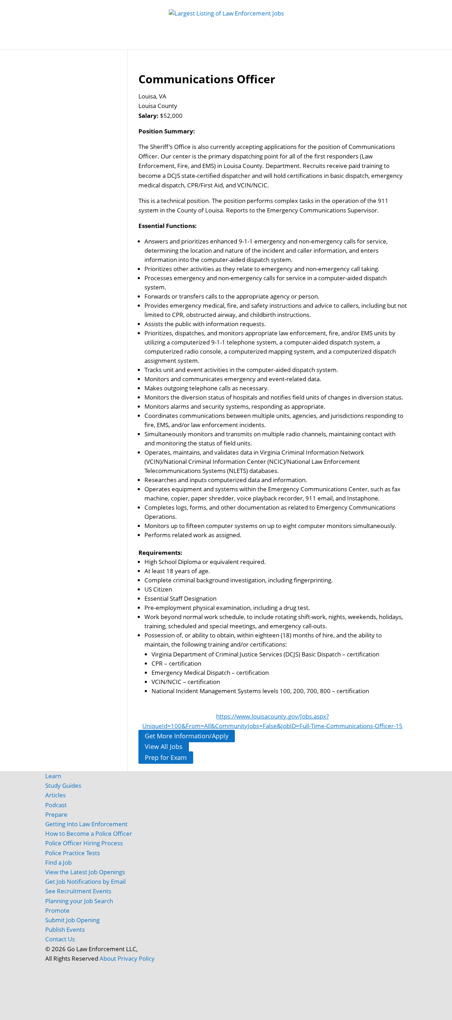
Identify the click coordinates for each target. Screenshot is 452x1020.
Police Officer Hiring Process (84, 843)
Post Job (145, 42)
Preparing (280, 42)
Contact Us (60, 939)
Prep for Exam (166, 757)
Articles (320, 42)
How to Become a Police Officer (88, 833)
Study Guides (183, 42)
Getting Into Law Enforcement (86, 824)
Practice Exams (230, 42)
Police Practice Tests (72, 853)
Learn (53, 776)
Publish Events (65, 929)
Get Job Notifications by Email (85, 881)
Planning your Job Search (79, 901)
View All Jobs (164, 747)
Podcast (56, 805)
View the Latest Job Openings (85, 872)
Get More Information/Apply (186, 736)
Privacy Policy (136, 958)
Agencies (351, 42)
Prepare (56, 814)
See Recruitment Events (78, 891)
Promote (57, 910)
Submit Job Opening (72, 920)
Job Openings (107, 42)
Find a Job (58, 862)
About (108, 958)
